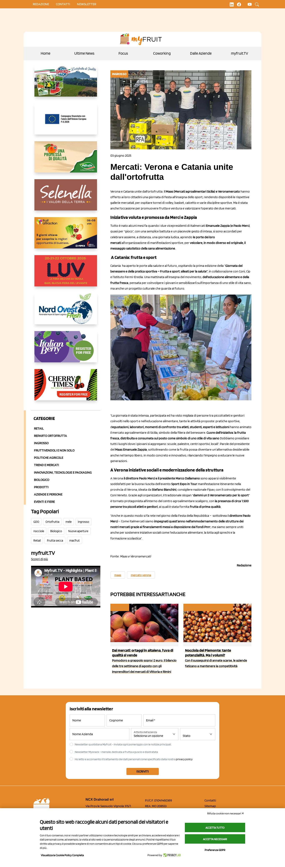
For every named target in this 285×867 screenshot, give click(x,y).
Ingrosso (41, 443)
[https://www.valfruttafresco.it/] (65, 160)
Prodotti (41, 487)
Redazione (41, 4)
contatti (63, 4)
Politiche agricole (48, 458)
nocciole (38, 531)
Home (45, 53)
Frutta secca (55, 540)
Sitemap (210, 806)
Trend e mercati (46, 465)
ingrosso (83, 522)
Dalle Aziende (201, 53)
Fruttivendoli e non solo (54, 450)
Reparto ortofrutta (50, 436)
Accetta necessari (215, 839)
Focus (123, 53)
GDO (36, 522)
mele (69, 522)
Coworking (162, 53)
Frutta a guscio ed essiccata (208, 607)
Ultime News (84, 53)
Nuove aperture (78, 531)
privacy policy (184, 759)
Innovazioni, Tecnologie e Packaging (63, 472)
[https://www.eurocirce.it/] (65, 84)
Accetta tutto (215, 827)
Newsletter (86, 4)
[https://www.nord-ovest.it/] (65, 312)
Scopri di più (39, 559)
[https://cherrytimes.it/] (65, 388)
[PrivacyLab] (171, 855)
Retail (39, 428)
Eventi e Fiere (44, 502)
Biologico (41, 480)
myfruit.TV (239, 53)
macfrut (74, 540)
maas (117, 575)
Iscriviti (142, 771)
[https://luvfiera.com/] (65, 274)
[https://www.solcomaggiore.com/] (65, 122)
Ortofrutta (52, 522)
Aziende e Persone (48, 494)
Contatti (210, 800)
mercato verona (141, 575)
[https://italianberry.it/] (65, 350)
